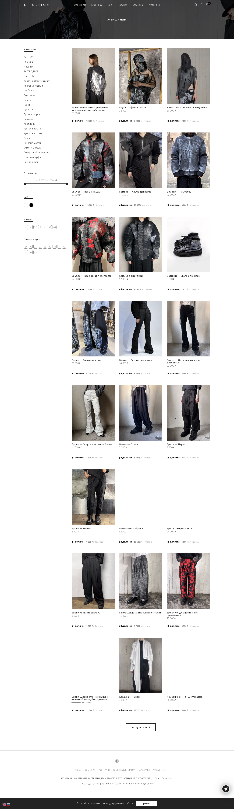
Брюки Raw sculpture (131, 528)
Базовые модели (33, 142)
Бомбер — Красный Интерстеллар (92, 275)
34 (26, 246)
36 (35, 246)
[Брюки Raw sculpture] (140, 497)
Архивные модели (33, 85)
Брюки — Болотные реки (86, 360)
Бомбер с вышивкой (131, 275)
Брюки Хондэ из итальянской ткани (140, 612)
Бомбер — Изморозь (179, 191)
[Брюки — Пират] (188, 413)
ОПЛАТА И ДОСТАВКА (124, 770)
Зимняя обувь (31, 161)
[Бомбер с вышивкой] (140, 244)
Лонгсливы (29, 95)
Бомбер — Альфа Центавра (135, 191)
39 (50, 246)
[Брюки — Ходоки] (93, 497)
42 (64, 246)
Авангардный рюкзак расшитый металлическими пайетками (90, 109)
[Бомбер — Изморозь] (188, 160)
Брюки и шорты (32, 114)
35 (31, 246)
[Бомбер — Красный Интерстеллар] (93, 244)
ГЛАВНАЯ (77, 770)
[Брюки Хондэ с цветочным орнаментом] (188, 581)
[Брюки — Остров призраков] (140, 328)
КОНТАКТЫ (104, 770)
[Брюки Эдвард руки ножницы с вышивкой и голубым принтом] (93, 665)
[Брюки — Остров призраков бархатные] (188, 328)
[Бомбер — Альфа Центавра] (140, 160)
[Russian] (9, 804)
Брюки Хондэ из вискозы (86, 612)
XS (50, 227)
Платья (27, 100)
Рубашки (28, 109)
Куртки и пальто (32, 128)
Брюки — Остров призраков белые (92, 444)
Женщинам (80, 4)
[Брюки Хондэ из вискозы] (93, 581)
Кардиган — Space (130, 696)
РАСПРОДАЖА (31, 71)
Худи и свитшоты (33, 133)
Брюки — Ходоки (82, 528)
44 (31, 252)
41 (59, 246)
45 (35, 252)
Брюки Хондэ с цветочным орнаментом (182, 614)
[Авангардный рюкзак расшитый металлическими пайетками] (93, 76)
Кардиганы (29, 123)
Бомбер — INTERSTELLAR (86, 191)
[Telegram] (225, 801)
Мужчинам (96, 4)
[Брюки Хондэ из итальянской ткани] (140, 581)
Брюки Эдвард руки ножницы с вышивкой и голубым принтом (90, 698)
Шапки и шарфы (32, 157)
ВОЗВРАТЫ (144, 770)
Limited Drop (30, 76)
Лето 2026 (29, 57)
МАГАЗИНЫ (159, 770)
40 (54, 246)
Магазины (154, 4)
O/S (35, 227)
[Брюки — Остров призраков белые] (93, 413)
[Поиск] (196, 5)
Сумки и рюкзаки (32, 147)
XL (45, 227)
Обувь (27, 138)
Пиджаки (28, 119)
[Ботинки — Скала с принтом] (188, 244)
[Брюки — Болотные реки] (93, 328)
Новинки (122, 4)
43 (26, 252)
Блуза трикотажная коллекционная (187, 107)
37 (40, 246)
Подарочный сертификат (37, 152)
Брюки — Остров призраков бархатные (183, 361)
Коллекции (137, 4)
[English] (4, 804)
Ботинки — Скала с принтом (183, 275)
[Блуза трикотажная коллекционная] (188, 76)
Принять (146, 803)
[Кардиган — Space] (140, 665)
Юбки (27, 104)
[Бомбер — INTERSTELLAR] (93, 160)
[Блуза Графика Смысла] (140, 76)
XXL (54, 227)
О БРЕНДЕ (90, 770)
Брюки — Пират (176, 444)
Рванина (28, 61)
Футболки (29, 90)
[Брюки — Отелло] (140, 413)
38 (45, 246)
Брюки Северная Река (179, 528)
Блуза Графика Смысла (132, 107)
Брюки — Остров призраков (135, 360)
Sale (110, 4)
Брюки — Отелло (129, 444)
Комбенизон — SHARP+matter (184, 696)
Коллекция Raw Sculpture (37, 80)
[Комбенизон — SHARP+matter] (188, 665)
